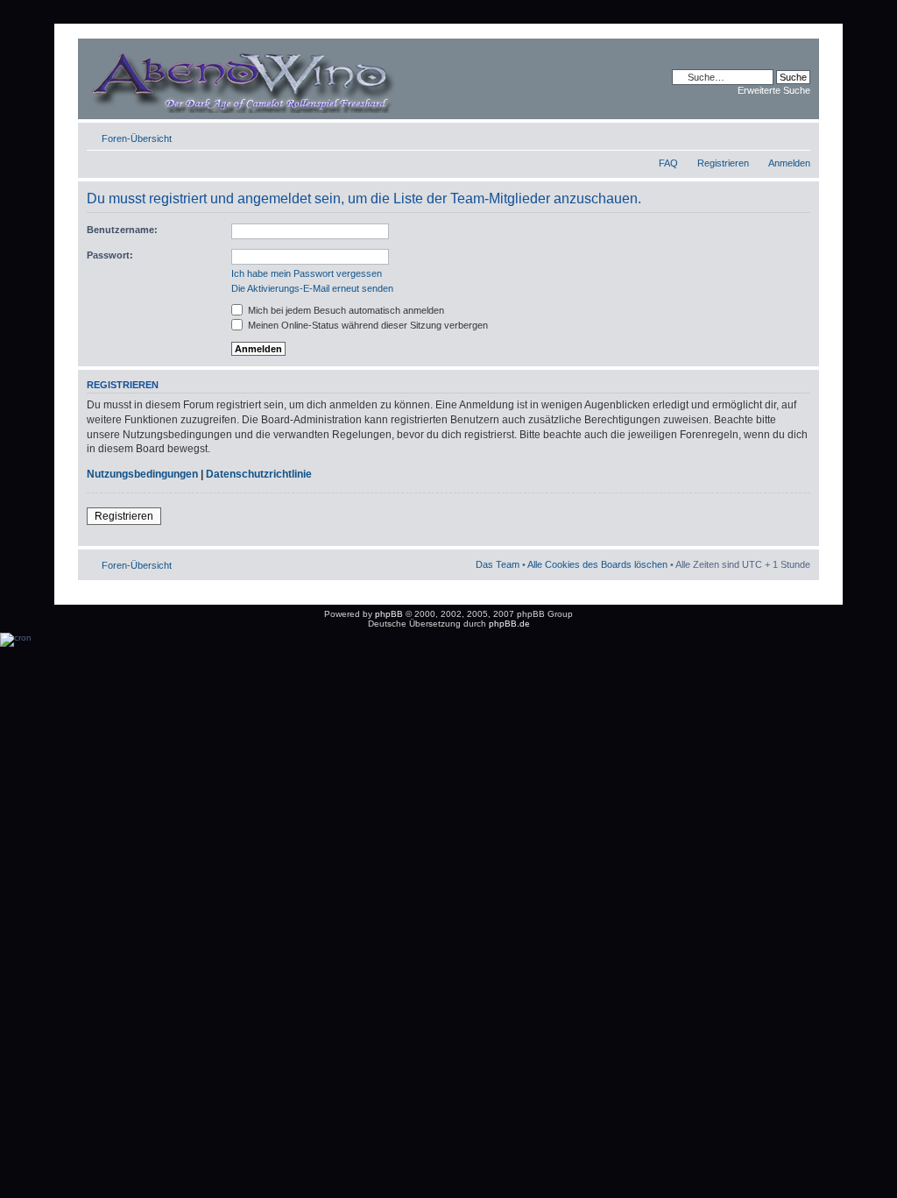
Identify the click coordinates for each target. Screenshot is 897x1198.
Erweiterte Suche (774, 90)
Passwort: (110, 255)
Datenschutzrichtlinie (259, 474)
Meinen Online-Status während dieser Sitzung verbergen (366, 325)
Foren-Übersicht (137, 138)
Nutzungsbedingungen (142, 474)
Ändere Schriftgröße (797, 135)
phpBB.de (509, 623)
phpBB (389, 614)
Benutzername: (122, 229)
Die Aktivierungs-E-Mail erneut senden (312, 288)
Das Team (497, 564)
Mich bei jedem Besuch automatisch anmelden (344, 310)
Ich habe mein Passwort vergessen (306, 273)
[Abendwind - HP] (267, 79)
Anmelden (789, 163)
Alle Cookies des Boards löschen (597, 564)
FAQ (668, 163)
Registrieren (723, 163)
